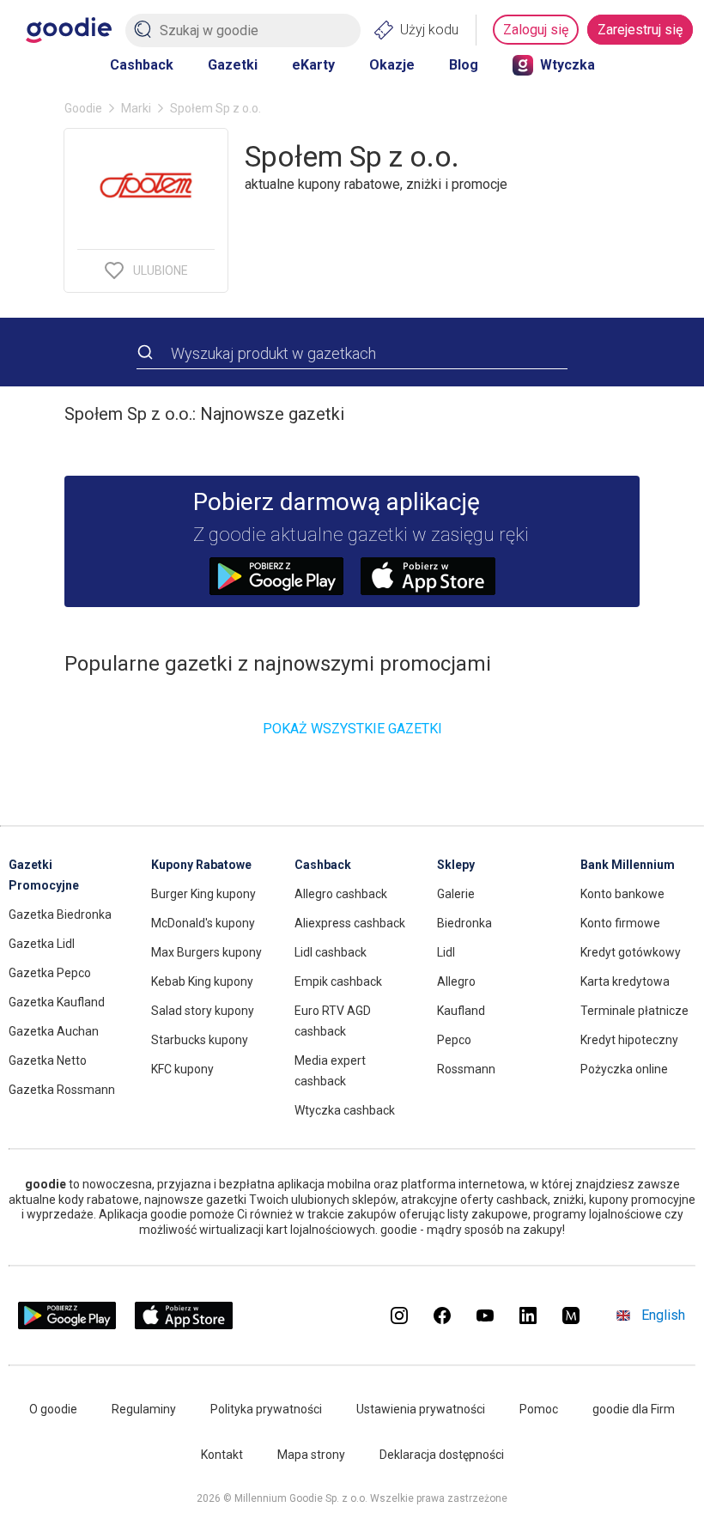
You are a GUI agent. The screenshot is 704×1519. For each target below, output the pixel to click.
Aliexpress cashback (349, 923)
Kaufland (461, 1011)
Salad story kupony (202, 1011)
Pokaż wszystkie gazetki (352, 728)
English (663, 1315)
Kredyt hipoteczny (629, 1040)
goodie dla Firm (633, 1409)
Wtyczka (567, 65)
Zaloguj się (535, 29)
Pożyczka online (624, 1069)
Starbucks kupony (199, 1040)
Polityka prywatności (266, 1409)
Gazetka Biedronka (60, 914)
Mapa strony (311, 1454)
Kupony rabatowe (201, 865)
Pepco (454, 1040)
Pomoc (538, 1409)
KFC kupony (182, 1069)
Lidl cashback (330, 952)
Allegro (456, 981)
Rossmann (466, 1069)
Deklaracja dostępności (441, 1454)
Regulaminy (144, 1409)
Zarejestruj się (640, 29)
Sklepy (456, 865)
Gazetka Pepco (50, 973)
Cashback (141, 65)
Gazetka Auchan (54, 1031)
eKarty (313, 65)
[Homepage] (69, 30)
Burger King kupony (203, 894)
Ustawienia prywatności (420, 1409)
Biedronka (464, 923)
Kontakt (222, 1454)
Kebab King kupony (202, 981)
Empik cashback (338, 981)
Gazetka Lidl (42, 944)
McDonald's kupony (203, 923)
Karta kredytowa (625, 981)
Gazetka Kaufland (57, 1002)
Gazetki (233, 65)
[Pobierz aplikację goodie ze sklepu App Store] (184, 1324)
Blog (463, 65)
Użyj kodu (429, 29)
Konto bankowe (622, 894)
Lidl (446, 952)
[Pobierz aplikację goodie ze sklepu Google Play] (67, 1324)
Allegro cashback (340, 894)
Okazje (392, 65)
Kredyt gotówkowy (630, 952)
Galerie (456, 894)
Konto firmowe (620, 923)
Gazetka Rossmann (62, 1090)
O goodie (53, 1409)
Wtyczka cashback (344, 1110)
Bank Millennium (627, 865)
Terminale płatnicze (634, 1011)
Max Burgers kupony (206, 952)
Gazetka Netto (48, 1060)
